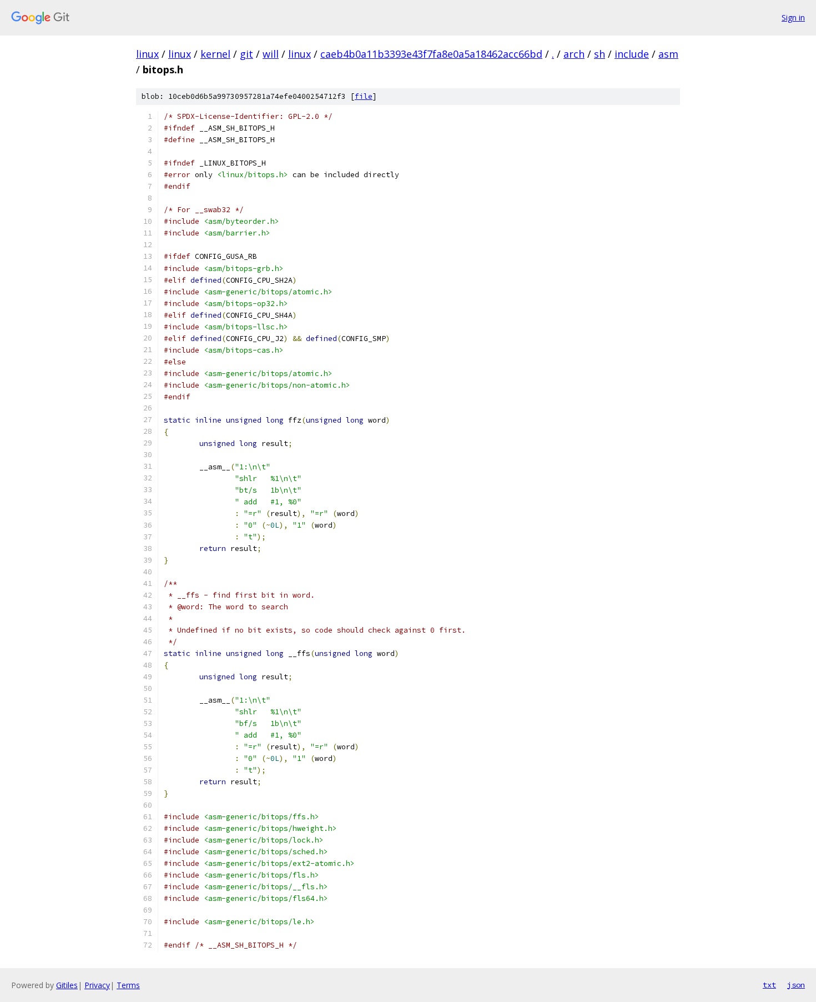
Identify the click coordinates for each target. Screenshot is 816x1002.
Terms (128, 985)
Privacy (97, 985)
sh (599, 54)
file (363, 96)
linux (147, 54)
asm (668, 54)
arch (574, 54)
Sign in (793, 17)
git (246, 54)
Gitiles (67, 985)
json (796, 985)
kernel (215, 54)
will (271, 54)
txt (769, 985)
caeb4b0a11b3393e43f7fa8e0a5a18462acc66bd (431, 54)
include (631, 54)
